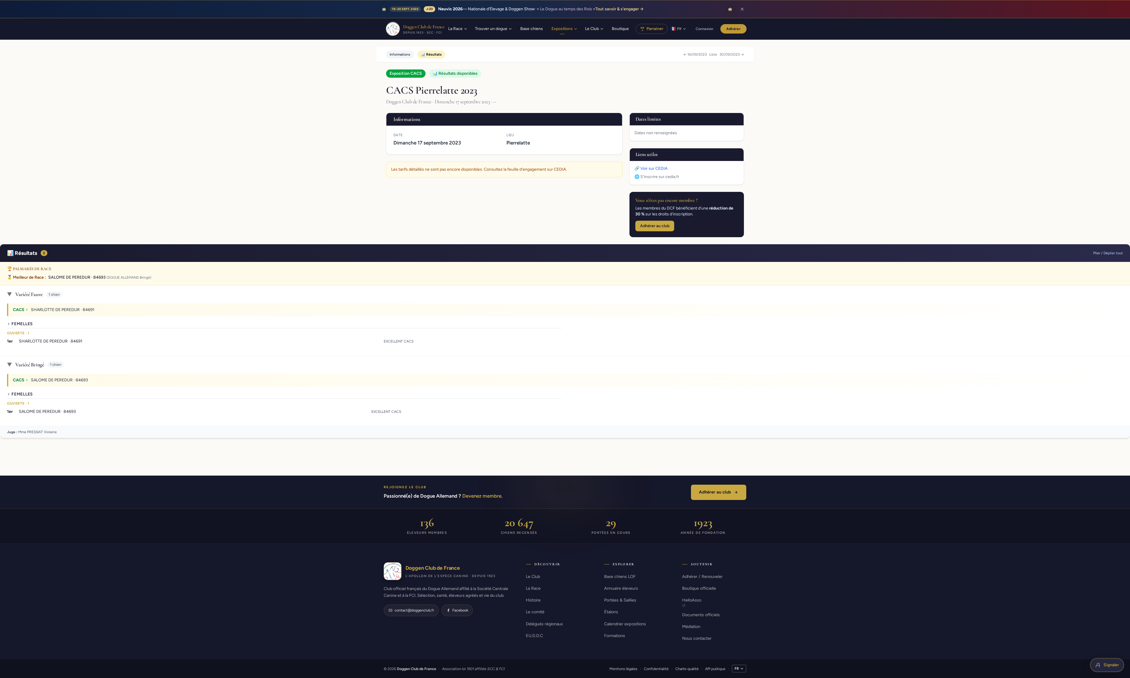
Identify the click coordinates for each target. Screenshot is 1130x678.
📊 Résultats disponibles (455, 73)
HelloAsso (691, 600)
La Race (533, 588)
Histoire (533, 600)
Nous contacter (697, 638)
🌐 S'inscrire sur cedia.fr (656, 176)
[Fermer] (742, 9)
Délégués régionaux (544, 624)
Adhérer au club (654, 225)
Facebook (460, 610)
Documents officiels (701, 614)
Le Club (533, 576)
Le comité (535, 611)
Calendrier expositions (625, 624)
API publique (715, 669)
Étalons (611, 611)
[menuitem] (458, 28)
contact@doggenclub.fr (414, 610)
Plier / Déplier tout (1108, 253)
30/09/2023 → (731, 54)
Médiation (691, 626)
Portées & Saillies (620, 600)
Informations (400, 54)
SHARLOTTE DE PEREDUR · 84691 (62, 309)
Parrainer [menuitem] (655, 28)
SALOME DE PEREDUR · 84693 (77, 277)
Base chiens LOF (620, 576)
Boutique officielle (699, 588)
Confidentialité (656, 669)
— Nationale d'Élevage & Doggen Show (541, 8)
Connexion (704, 29)
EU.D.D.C (534, 635)
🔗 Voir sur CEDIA (650, 168)
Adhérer (733, 29)
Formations (614, 635)
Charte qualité (687, 669)
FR (736, 669)
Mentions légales (623, 669)
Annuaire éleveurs (621, 588)
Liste (713, 54)
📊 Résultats (431, 54)
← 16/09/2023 (695, 54)
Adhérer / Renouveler (702, 576)
